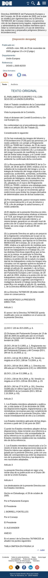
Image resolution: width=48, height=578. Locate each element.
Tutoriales (36, 561)
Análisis (14, 84)
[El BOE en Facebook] (24, 569)
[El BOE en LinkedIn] (31, 569)
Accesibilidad (15, 559)
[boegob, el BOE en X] (17, 569)
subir (42, 550)
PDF (10, 75)
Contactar (5, 557)
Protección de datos (30, 559)
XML (24, 75)
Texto (4, 84)
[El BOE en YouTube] (37, 569)
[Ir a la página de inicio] (7, 5)
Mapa (34, 557)
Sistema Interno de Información (19, 561)
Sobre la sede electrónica (20, 557)
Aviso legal (42, 557)
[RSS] (11, 569)
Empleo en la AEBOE (24, 563)
